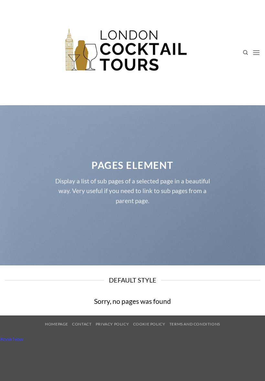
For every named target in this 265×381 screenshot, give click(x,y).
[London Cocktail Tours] (125, 52)
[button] (256, 53)
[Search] (245, 52)
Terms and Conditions (194, 324)
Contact (81, 324)
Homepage (56, 324)
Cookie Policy (149, 324)
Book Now (11, 339)
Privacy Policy (112, 324)
